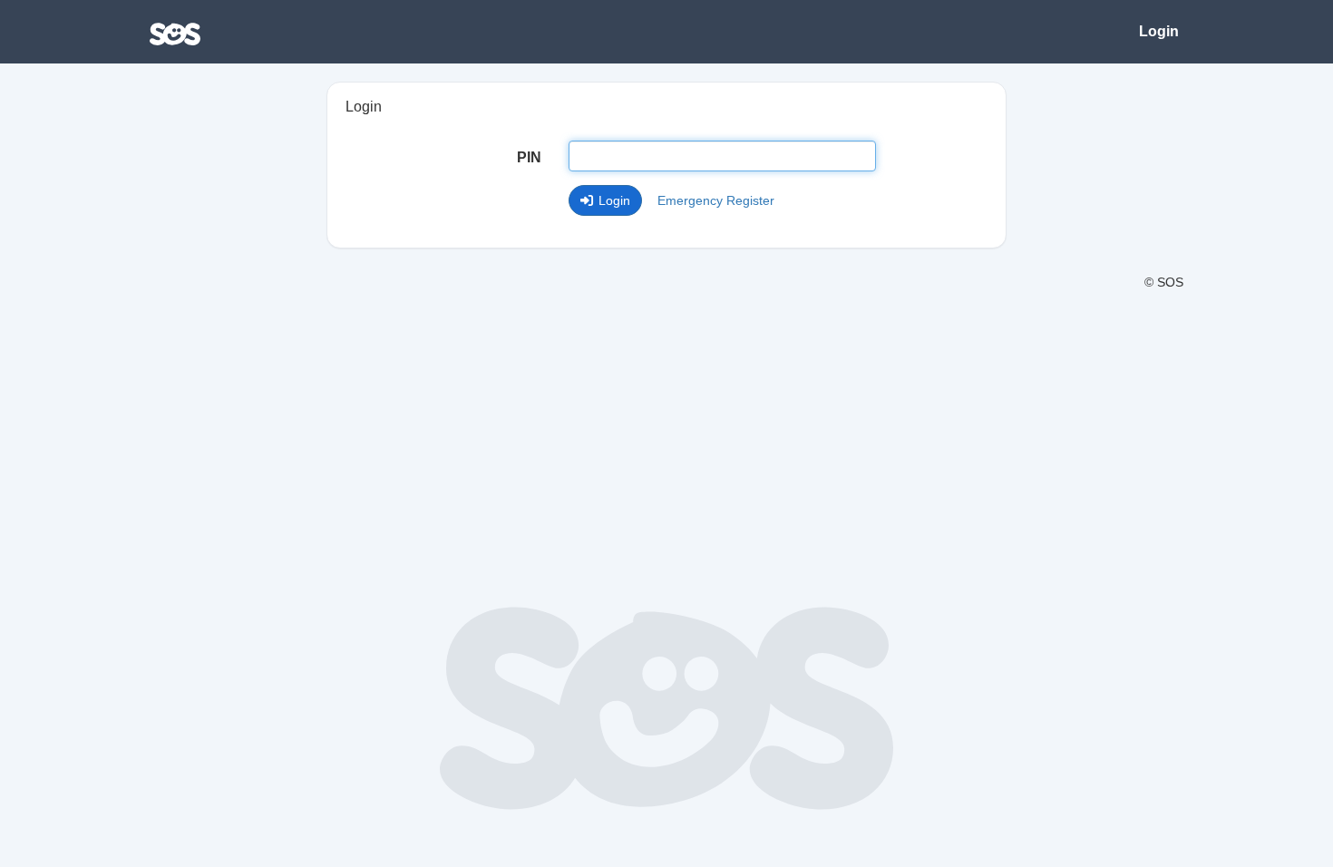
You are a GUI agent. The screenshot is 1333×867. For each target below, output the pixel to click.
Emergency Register (715, 200)
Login (1159, 31)
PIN (529, 157)
